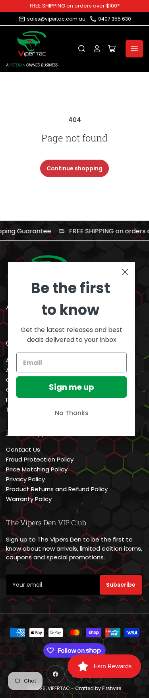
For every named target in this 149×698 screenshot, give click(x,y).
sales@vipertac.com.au (56, 18)
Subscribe (120, 585)
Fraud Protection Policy (40, 459)
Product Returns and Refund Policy (57, 489)
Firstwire (111, 688)
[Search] (82, 48)
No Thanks (72, 413)
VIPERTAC (59, 688)
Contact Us (23, 449)
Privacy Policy (25, 479)
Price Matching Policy (37, 469)
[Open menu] (134, 48)
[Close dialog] (125, 272)
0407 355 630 (114, 18)
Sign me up (71, 387)
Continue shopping (74, 168)
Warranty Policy (29, 499)
